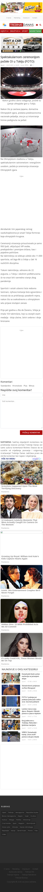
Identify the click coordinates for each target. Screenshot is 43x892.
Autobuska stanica (15, 872)
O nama (8, 18)
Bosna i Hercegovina (9, 816)
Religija (11, 820)
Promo (30, 830)
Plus (25, 385)
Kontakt (34, 18)
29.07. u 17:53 (32, 716)
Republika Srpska (32, 812)
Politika (18, 820)
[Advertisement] (21, 199)
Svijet (26, 816)
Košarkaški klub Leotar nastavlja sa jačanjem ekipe (31, 676)
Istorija (13, 830)
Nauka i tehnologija (26, 827)
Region (20, 816)
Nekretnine (35, 31)
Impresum (26, 18)
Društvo (14, 31)
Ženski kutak (21, 830)
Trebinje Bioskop (21, 878)
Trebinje (10, 812)
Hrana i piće (6, 827)
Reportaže (5, 830)
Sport (25, 31)
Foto (36, 830)
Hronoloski (17, 385)
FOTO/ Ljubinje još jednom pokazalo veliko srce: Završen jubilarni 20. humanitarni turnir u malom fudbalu (31, 701)
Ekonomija (26, 820)
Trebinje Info (29, 872)
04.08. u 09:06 (32, 691)
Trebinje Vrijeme (13, 875)
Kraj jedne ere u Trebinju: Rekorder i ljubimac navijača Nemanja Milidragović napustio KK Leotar (30, 725)
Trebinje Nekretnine (29, 875)
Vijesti (4, 31)
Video (4, 834)
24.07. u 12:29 (32, 728)
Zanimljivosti (30, 823)
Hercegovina (19, 812)
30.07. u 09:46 (32, 705)
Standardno (6, 385)
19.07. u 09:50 (32, 740)
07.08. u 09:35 (32, 681)
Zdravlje (15, 827)
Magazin (21, 823)
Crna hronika (6, 823)
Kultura (4, 820)
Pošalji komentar (31, 432)
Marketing (17, 18)
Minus (31, 385)
